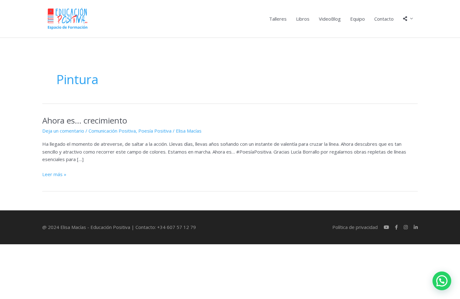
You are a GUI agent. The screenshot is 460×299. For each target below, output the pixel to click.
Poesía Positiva (154, 131)
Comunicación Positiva (112, 131)
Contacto (384, 19)
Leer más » (54, 173)
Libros (302, 19)
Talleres (278, 19)
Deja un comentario (63, 131)
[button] (441, 280)
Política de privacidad (355, 227)
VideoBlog (330, 19)
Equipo (357, 19)
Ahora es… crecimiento (84, 120)
